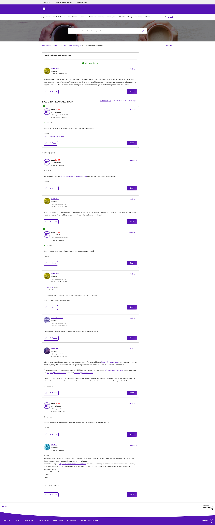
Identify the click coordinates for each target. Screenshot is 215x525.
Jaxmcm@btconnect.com (83, 373)
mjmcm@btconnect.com (114, 370)
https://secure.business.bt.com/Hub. (72, 464)
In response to (60, 115)
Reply (132, 91)
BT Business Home (44, 9)
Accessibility (71, 520)
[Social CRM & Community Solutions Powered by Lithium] (208, 507)
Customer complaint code (89, 520)
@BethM (50, 287)
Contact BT (6, 520)
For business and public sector (63, 2)
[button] (46, 91)
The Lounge (138, 17)
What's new (61, 17)
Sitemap (17, 520)
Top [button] (5, 506)
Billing (129, 17)
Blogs (147, 17)
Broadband (72, 17)
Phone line (83, 17)
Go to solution (92, 63)
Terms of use (28, 520)
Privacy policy (58, 520)
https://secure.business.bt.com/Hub (73, 176)
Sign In (170, 17)
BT (211, 521)
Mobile (122, 17)
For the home (46, 2)
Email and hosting (96, 17)
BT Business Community (51, 46)
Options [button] (169, 46)
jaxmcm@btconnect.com (110, 362)
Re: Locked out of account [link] (92, 46)
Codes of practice (43, 520)
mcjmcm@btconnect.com (56, 373)
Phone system (111, 17)
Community (50, 17)
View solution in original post (54, 136)
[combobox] (107, 31)
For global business (81, 2)
